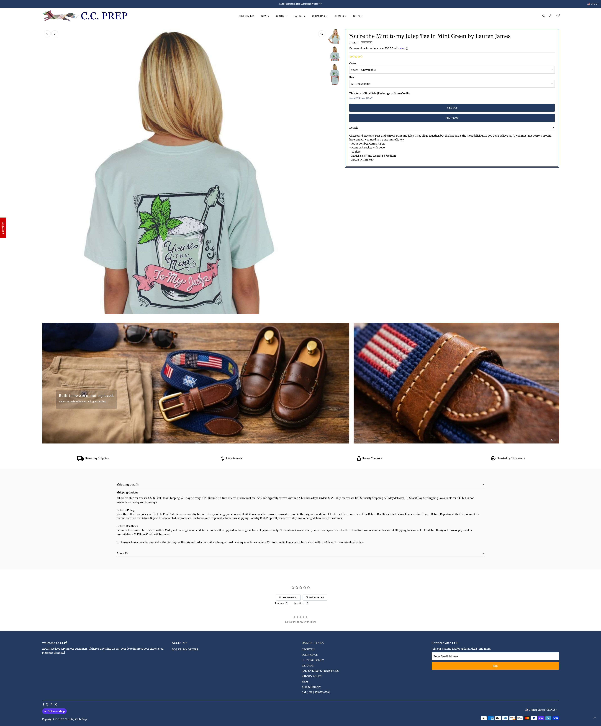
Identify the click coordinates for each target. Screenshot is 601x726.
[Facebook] (43, 704)
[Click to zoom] (321, 33)
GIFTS (356, 16)
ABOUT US (308, 649)
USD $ (594, 4)
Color (352, 63)
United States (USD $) (542, 709)
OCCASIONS (318, 16)
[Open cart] (557, 16)
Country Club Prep (76, 719)
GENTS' (280, 16)
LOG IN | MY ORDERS (185, 649)
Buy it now (451, 117)
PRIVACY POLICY (312, 676)
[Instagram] (47, 704)
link (159, 514)
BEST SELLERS (246, 16)
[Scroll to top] (595, 717)
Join (495, 665)
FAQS (305, 681)
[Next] (54, 33)
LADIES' (298, 16)
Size (351, 77)
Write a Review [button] (316, 597)
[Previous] (47, 33)
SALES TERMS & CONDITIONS (320, 670)
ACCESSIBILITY (311, 687)
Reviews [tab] (279, 603)
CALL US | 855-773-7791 (316, 692)
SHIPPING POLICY (313, 660)
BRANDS (339, 16)
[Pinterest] (51, 704)
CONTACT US (310, 654)
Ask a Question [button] (290, 597)
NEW (264, 16)
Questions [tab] (299, 603)
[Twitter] (56, 704)
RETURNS (308, 665)
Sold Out (452, 107)
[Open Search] (543, 16)
